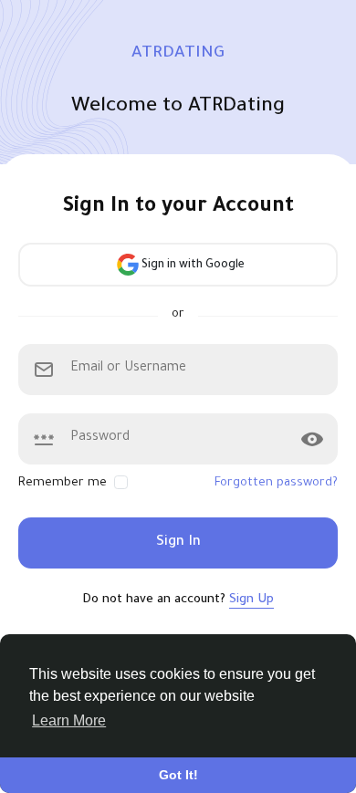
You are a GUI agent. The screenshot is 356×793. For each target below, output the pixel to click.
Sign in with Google (192, 265)
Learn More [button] (69, 720)
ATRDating (178, 54)
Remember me (62, 483)
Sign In (178, 542)
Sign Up (251, 600)
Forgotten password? (276, 483)
